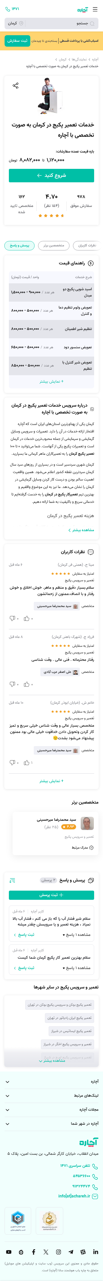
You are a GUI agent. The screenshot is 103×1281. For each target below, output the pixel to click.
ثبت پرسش (49, 895)
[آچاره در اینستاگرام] (57, 1252)
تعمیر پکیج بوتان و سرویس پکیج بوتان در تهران (60, 1004)
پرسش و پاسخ (19, 245)
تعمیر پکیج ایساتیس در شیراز (71, 1031)
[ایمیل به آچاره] (51, 1196)
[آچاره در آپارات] (82, 1252)
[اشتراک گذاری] (15, 86)
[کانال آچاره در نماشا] (20, 1252)
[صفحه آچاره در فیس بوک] (32, 1252)
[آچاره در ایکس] (45, 1252)
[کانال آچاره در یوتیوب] (8, 1252)
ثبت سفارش (17, 40)
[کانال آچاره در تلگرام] (70, 1252)
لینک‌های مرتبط (86, 1095)
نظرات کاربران (87, 245)
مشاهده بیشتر (83, 530)
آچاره (95, 59)
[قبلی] (98, 245)
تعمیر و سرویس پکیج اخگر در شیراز (67, 1044)
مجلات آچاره (89, 1109)
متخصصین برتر (53, 245)
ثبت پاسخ (26, 935)
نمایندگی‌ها (79, 59)
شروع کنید (54, 175)
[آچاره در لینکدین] (95, 1252)
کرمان (63, 59)
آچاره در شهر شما (84, 1123)
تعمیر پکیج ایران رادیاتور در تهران (69, 1018)
